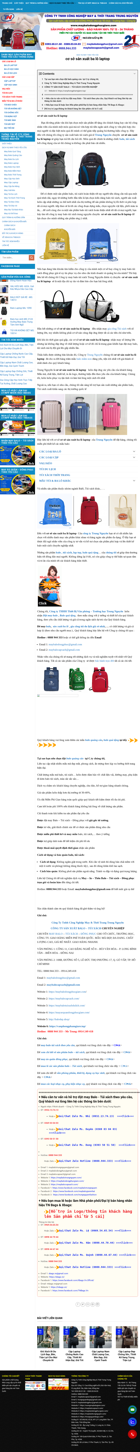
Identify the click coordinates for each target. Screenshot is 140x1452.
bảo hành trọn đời (104, 660)
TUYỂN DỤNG (8, 9)
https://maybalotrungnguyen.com (93, 1414)
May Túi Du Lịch (10, 194)
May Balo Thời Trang (12, 175)
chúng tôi (111, 552)
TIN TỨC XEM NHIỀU (11, 241)
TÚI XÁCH (71, 933)
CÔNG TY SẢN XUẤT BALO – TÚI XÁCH (76, 928)
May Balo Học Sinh (12, 167)
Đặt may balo (50, 615)
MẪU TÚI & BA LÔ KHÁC (55, 480)
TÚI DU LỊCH (47, 469)
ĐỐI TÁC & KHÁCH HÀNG (12, 233)
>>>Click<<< (123, 1160)
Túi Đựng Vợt (10, 116)
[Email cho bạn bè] (87, 1304)
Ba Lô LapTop (10, 65)
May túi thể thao (11, 213)
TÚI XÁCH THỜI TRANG (54, 475)
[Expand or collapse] (134, 73)
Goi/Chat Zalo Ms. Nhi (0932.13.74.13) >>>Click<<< (96, 1116)
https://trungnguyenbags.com (91, 1417)
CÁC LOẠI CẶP (49, 457)
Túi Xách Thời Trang (12, 97)
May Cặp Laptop (11, 182)
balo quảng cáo (93, 740)
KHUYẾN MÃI (9, 229)
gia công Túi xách (117, 328)
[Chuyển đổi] (134, 451)
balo (121, 139)
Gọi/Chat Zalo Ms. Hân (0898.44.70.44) (87, 1242)
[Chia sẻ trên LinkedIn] (97, 1304)
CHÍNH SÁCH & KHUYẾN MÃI (121, 3)
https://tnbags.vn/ (59, 1287)
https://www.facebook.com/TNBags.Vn (70, 1290)
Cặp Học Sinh (10, 85)
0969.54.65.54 (51, 1225)
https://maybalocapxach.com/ (64, 998)
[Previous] (37, 1346)
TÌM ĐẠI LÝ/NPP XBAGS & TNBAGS (92, 3)
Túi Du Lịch (7, 93)
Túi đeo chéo (10, 105)
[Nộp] (31, 257)
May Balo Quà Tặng (12, 151)
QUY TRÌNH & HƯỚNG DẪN (37, 3)
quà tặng (70, 615)
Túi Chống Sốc (11, 112)
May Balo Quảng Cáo (13, 155)
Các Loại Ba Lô (9, 61)
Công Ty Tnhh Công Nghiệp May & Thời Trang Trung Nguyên (88, 922)
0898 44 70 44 (51, 1237)
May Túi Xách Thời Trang (14, 198)
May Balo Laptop (11, 163)
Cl (124, 1052)
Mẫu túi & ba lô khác (12, 101)
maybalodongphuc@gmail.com (65, 644)
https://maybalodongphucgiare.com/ (67, 1181)
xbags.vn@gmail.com (58, 1273)
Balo (62, 615)
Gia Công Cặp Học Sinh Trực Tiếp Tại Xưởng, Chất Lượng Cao (16, 382)
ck (129, 1052)
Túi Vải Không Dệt (13, 108)
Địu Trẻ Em (9, 128)
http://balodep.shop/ (59, 1019)
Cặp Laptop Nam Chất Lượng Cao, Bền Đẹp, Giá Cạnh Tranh (16, 364)
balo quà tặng (112, 740)
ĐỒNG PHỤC (88, 933)
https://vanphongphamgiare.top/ (67, 1026)
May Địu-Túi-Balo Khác (13, 210)
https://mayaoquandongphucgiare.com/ (69, 1012)
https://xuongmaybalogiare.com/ (92, 1405)
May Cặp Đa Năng (11, 186)
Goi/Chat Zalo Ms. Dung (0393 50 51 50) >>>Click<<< (97, 1144)
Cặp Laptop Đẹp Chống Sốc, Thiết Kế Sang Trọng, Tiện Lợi (16, 373)
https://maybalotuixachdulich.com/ (67, 1005)
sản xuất (58, 626)
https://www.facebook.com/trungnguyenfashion (75, 1194)
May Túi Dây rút (10, 206)
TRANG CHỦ (7, 3)
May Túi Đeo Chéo (11, 202)
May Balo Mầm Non (12, 171)
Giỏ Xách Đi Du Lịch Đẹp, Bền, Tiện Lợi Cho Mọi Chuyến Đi (16, 347)
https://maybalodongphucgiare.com (67, 991)
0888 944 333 (55, 1155)
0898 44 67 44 (51, 1249)
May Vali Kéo (9, 190)
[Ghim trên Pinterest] (92, 1304)
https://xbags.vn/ (57, 1277)
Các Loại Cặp (8, 77)
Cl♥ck (47, 1077)
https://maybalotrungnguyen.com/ (66, 1177)
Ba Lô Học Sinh (11, 69)
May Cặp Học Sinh (12, 179)
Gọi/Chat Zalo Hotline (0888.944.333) (86, 1160)
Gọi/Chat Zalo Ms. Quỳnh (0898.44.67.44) (88, 1254)
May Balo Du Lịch (11, 159)
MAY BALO (56, 933)
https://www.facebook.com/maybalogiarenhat (74, 1191)
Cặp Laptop (10, 81)
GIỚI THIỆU (19, 3)
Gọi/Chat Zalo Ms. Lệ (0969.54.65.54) (86, 1230)
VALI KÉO (45, 463)
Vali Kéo (6, 89)
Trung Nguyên (95, 354)
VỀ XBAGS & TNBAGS (11, 237)
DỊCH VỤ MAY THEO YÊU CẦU (61, 3)
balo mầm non (84, 358)
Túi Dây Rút (9, 124)
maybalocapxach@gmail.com (64, 649)
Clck (124, 1066)
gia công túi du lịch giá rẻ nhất (88, 626)
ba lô (65, 626)
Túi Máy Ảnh (10, 120)
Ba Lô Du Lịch (10, 73)
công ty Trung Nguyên (95, 533)
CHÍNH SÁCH (9, 225)
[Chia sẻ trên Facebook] (78, 1304)
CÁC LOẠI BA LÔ (50, 451)
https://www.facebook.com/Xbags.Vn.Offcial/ (73, 1280)
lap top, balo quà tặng (85, 552)
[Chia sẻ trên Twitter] (83, 1304)
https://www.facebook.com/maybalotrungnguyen (74, 1188)
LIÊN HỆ (19, 9)
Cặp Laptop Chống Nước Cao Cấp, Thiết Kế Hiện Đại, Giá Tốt (16, 355)
